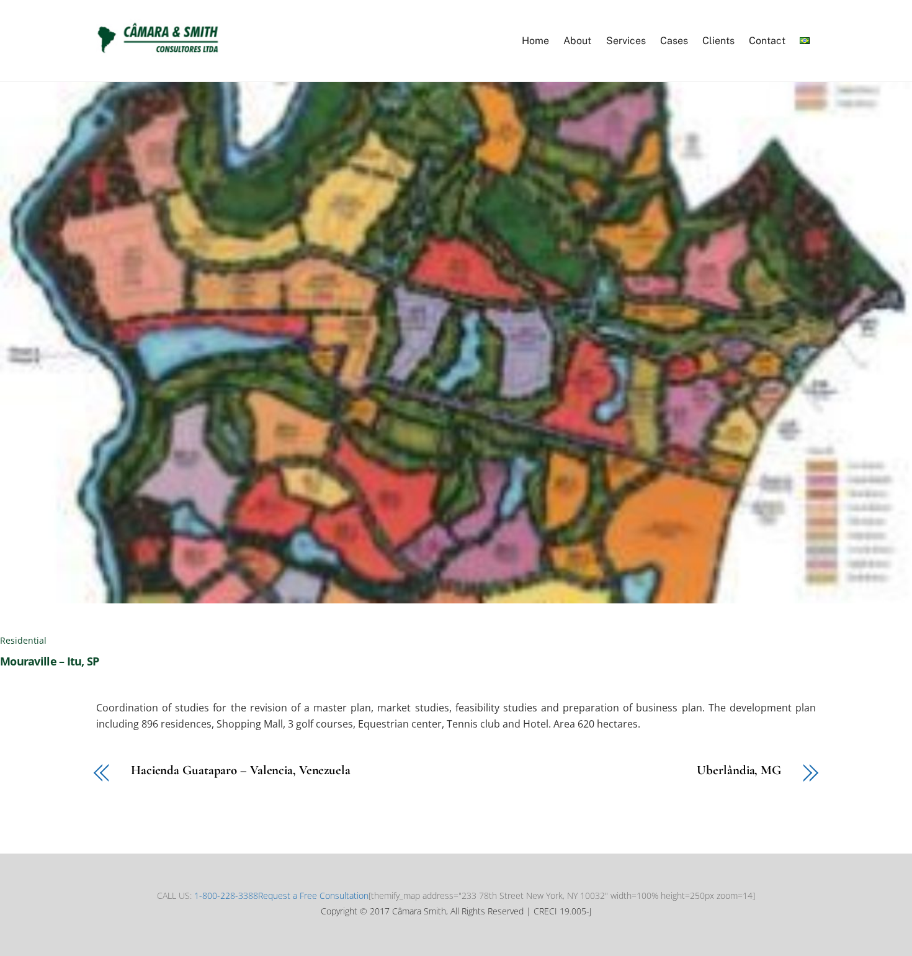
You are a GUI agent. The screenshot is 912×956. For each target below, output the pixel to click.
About (577, 41)
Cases (674, 41)
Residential (23, 640)
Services (626, 41)
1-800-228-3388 (226, 895)
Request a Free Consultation (313, 895)
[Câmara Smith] (158, 52)
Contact (767, 41)
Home (535, 41)
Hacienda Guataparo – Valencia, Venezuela (241, 770)
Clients (718, 41)
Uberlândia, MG (739, 770)
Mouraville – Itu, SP (49, 661)
